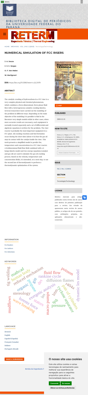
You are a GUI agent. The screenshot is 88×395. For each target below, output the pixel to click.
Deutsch (8, 332)
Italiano (7, 345)
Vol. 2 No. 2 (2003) (27, 46)
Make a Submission (14, 359)
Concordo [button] (54, 383)
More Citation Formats (67, 153)
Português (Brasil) (11, 349)
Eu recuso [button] (66, 383)
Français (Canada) (12, 342)
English (7, 335)
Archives (15, 46)
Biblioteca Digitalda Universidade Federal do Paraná (38, 24)
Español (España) (11, 338)
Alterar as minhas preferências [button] (62, 388)
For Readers (9, 245)
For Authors (9, 248)
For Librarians (10, 252)
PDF (60, 105)
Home (7, 46)
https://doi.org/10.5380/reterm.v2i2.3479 (25, 83)
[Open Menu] (4, 34)
